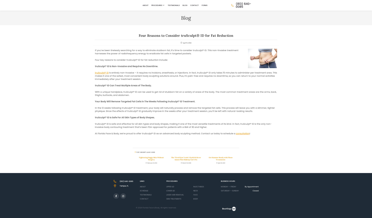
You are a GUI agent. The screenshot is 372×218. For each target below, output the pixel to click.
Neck (195, 191)
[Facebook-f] (116, 196)
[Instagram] (123, 196)
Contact (144, 199)
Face (195, 195)
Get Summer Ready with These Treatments (221, 159)
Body (195, 199)
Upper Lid (170, 186)
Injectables (198, 186)
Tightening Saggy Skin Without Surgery (151, 159)
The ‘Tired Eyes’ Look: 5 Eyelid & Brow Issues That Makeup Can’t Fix (186, 159)
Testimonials (146, 195)
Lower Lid (170, 191)
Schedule (144, 191)
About (143, 186)
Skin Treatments (173, 199)
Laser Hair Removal (175, 195)
